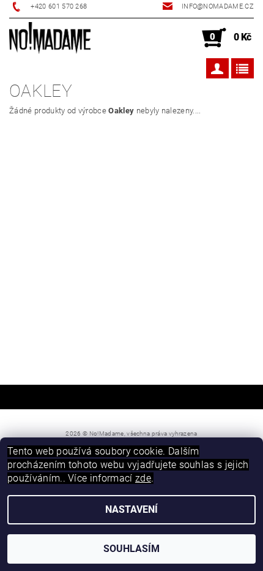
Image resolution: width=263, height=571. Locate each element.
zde (143, 478)
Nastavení (131, 509)
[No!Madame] (50, 38)
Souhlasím (131, 548)
